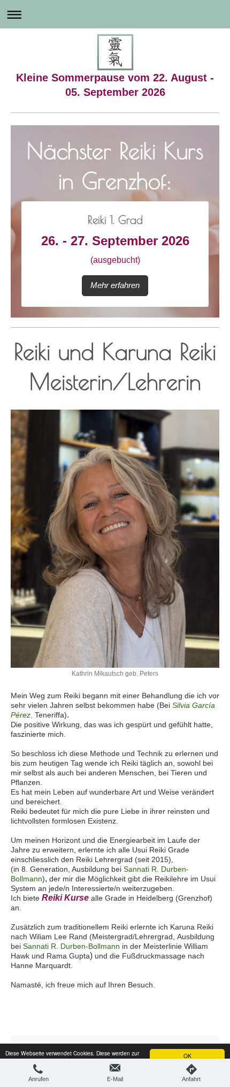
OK (187, 1056)
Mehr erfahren (115, 285)
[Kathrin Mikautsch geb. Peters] (115, 539)
